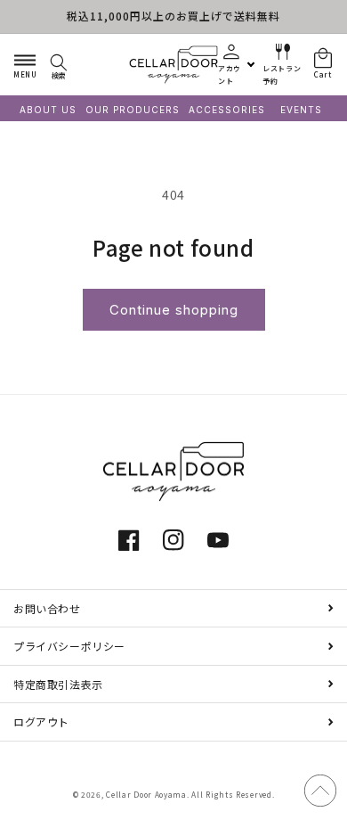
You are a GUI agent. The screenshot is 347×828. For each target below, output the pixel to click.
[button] (24, 64)
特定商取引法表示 (58, 684)
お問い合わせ (47, 608)
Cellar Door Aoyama (146, 794)
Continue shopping (173, 309)
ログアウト (41, 721)
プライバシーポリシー (69, 645)
